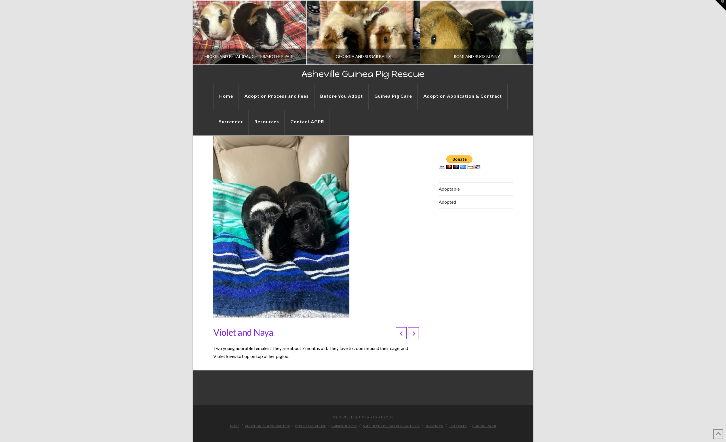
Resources (458, 426)
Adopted (447, 202)
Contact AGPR (484, 426)
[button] (720, 5)
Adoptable (449, 188)
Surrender (434, 426)
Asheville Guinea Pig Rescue (363, 73)
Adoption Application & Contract (391, 426)
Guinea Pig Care (344, 426)
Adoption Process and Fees (267, 426)
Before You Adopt (310, 426)
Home (234, 426)
